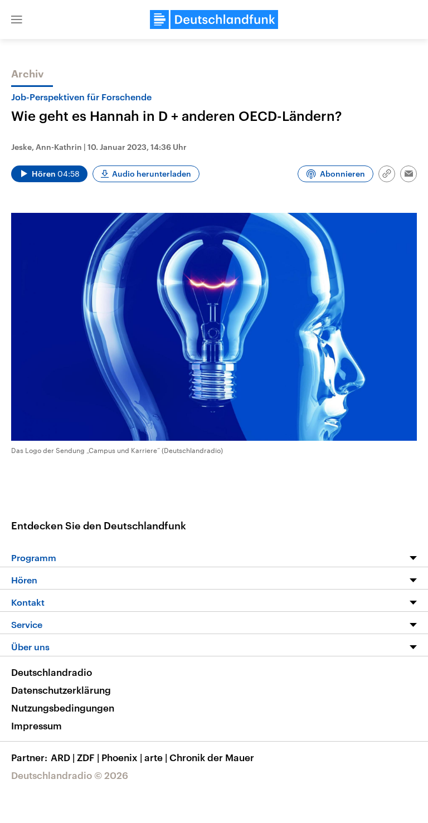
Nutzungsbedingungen (62, 707)
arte (155, 757)
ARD (63, 757)
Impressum (36, 725)
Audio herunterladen (151, 173)
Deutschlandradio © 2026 (69, 775)
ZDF (88, 757)
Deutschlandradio (51, 672)
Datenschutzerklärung (61, 689)
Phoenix (121, 757)
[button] (16, 19)
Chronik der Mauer (211, 757)
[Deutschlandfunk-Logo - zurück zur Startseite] (214, 19)
